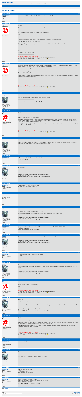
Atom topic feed (77, 392)
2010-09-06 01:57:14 (6, 63)
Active (73, 7)
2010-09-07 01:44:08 (6, 252)
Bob (3, 25)
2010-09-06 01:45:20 (6, 23)
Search (14, 5)
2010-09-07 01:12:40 (6, 165)
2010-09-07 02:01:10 (6, 262)
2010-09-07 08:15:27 (6, 279)
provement (12, 10)
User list (7, 5)
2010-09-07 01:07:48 (6, 155)
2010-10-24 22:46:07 (6, 367)
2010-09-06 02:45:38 (6, 93)
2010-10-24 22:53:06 (6, 377)
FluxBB (78, 393)
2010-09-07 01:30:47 (6, 193)
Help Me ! (7, 10)
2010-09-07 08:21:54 (6, 297)
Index (3, 5)
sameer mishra (5, 15)
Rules (11, 5)
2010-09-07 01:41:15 (6, 234)
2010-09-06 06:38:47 (6, 110)
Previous (6, 11)
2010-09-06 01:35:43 (6, 13)
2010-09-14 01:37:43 (6, 349)
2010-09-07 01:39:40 (6, 224)
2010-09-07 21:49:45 (6, 315)
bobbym (4, 95)
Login (23, 5)
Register (19, 5)
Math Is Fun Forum (7, 2)
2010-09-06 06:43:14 (6, 138)
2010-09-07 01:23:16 (6, 183)
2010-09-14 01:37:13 (6, 339)
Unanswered (77, 7)
